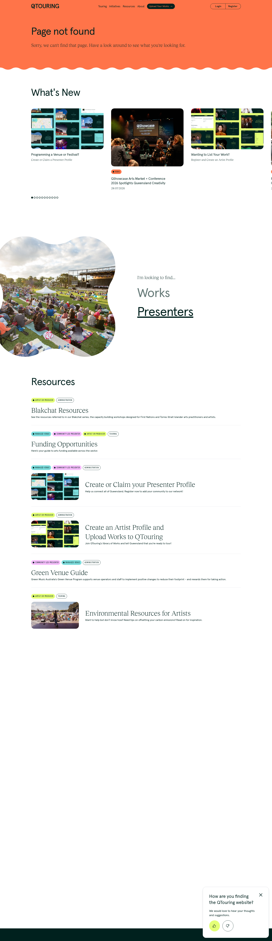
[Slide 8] (50, 198)
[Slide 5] (42, 198)
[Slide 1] (32, 198)
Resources (129, 6)
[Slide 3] (37, 198)
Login (218, 6)
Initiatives (114, 6)
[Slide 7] (47, 198)
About (140, 6)
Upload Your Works (159, 6)
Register (233, 6)
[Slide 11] (57, 198)
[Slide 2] (35, 198)
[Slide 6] (45, 198)
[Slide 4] (40, 198)
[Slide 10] (55, 198)
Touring (102, 6)
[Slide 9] (52, 198)
